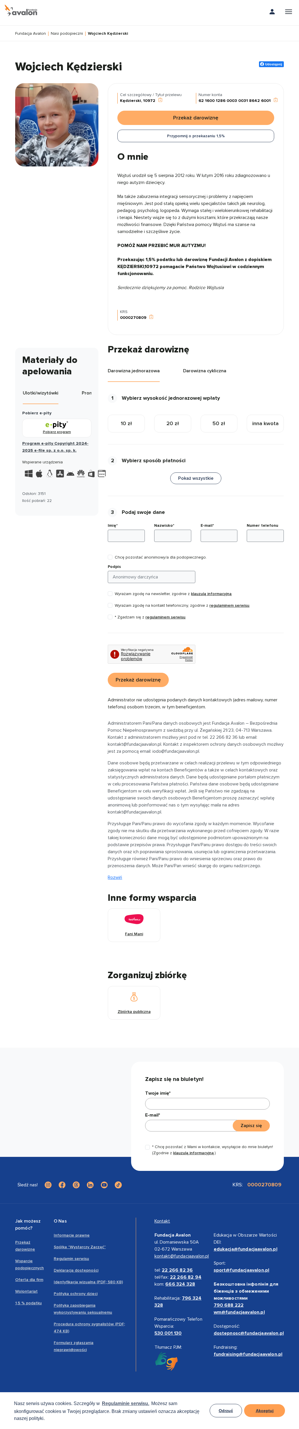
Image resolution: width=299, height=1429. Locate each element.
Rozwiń (115, 877)
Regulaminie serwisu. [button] (125, 1403)
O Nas (60, 1221)
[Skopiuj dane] (160, 101)
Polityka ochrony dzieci (76, 1293)
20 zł (172, 423)
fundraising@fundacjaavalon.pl (248, 1354)
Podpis (114, 566)
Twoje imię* (158, 1093)
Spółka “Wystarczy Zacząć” (80, 1246)
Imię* (113, 525)
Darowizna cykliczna (204, 371)
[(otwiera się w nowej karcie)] (48, 1184)
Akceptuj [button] (265, 1410)
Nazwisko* (164, 525)
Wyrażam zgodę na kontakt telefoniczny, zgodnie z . (182, 605)
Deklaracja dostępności (76, 1270)
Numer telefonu (262, 525)
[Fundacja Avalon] (21, 10)
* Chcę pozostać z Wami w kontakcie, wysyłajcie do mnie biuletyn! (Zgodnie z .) (212, 1149)
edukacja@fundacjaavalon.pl (245, 1249)
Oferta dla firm (29, 1279)
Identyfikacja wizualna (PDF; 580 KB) (88, 1282)
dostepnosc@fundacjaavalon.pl (249, 1333)
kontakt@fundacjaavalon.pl (181, 1256)
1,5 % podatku (28, 1303)
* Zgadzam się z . (150, 617)
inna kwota (265, 423)
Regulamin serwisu (71, 1258)
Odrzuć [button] (226, 1410)
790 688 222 (229, 1305)
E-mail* (207, 525)
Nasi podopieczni (67, 34)
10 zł (126, 423)
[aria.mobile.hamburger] (288, 13)
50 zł (219, 423)
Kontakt (162, 1221)
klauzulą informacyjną (211, 593)
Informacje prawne (72, 1235)
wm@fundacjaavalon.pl (239, 1312)
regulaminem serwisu (229, 605)
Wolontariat (26, 1291)
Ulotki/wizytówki (40, 393)
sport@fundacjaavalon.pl (242, 1270)
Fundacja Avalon (30, 34)
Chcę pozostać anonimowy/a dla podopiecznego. (161, 557)
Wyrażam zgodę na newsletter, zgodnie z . (173, 593)
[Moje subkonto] (272, 13)
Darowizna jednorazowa (134, 371)
